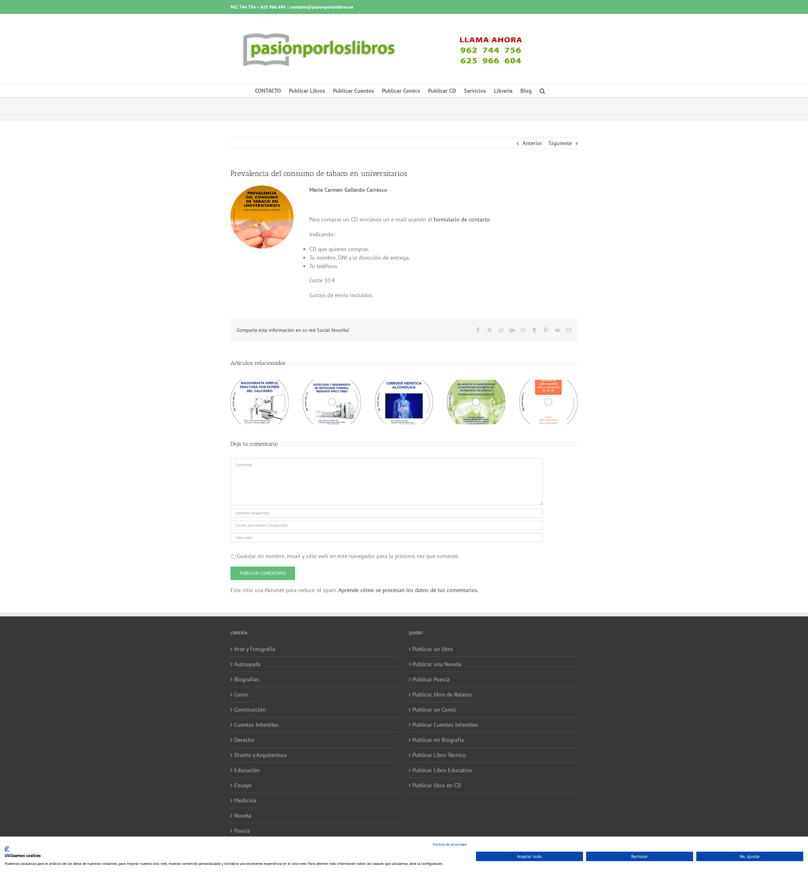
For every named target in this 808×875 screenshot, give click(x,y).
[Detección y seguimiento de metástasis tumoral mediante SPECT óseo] (332, 383)
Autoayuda (247, 664)
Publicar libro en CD (437, 785)
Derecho (244, 739)
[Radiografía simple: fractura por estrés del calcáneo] (259, 383)
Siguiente (560, 143)
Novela (242, 815)
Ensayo (243, 785)
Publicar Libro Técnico (439, 755)
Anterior (532, 143)
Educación (246, 770)
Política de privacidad (449, 844)
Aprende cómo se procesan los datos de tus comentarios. (408, 590)
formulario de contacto (462, 219)
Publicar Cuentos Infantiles (445, 724)
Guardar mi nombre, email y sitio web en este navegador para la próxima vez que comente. (348, 556)
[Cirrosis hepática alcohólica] (404, 383)
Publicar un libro (433, 649)
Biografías (246, 679)
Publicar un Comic (434, 709)
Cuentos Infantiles (256, 724)
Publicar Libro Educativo (442, 770)
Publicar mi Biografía (438, 739)
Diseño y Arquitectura (260, 755)
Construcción (250, 709)
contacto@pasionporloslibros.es (321, 7)
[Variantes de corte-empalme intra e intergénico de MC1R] (548, 383)
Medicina (245, 800)
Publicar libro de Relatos (442, 694)
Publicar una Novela (437, 664)
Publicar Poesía (431, 679)
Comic (241, 694)
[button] (542, 91)
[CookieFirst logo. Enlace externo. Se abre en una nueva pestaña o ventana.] (7, 849)
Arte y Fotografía (254, 649)
